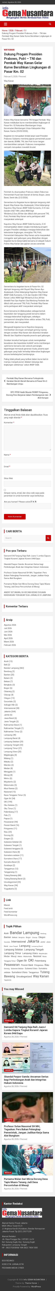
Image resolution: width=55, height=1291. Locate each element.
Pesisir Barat (9, 825)
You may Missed (14, 989)
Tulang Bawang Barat (13, 879)
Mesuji (7, 775)
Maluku (7, 761)
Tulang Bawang (10, 875)
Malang (7, 758)
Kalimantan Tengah (12, 728)
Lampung (8, 735)
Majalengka (9, 755)
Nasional (8, 792)
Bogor (6, 688)
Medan (7, 768)
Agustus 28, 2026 (11, 1037)
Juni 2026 (8, 631)
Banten (7, 675)
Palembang (9, 812)
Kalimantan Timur (11, 731)
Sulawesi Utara (10, 852)
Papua (6, 818)
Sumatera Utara (11, 858)
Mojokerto (8, 782)
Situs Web (8, 478)
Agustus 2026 (10, 625)
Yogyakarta (9, 889)
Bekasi (7, 681)
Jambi (6, 715)
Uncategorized (10, 882)
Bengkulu (8, 685)
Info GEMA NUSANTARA (34, 1279)
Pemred (22, 76)
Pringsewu (8, 828)
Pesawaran (9, 822)
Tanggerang (9, 872)
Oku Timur (8, 808)
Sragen (7, 838)
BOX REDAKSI (8, 1260)
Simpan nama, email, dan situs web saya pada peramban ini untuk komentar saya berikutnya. (24, 494)
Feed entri (8, 908)
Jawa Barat (9, 718)
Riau (6, 832)
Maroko (7, 765)
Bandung (8, 671)
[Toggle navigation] (5, 24)
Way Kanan (9, 50)
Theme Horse (31, 1283)
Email (7, 466)
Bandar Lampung (11, 668)
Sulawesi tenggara (12, 848)
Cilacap (7, 695)
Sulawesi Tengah (11, 845)
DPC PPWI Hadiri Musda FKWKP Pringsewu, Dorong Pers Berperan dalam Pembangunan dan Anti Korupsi (27, 395)
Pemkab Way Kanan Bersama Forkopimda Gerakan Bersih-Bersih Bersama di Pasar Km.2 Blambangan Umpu (27, 381)
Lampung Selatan (11, 741)
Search (48, 538)
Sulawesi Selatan (11, 842)
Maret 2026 (9, 641)
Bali (5, 664)
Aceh (6, 661)
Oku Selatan (9, 805)
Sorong (7, 835)
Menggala (8, 772)
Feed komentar (10, 912)
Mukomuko (9, 785)
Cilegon (7, 698)
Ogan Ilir (7, 798)
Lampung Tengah (11, 745)
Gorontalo (8, 701)
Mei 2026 (8, 635)
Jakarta (7, 711)
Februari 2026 (10, 645)
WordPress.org (10, 915)
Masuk (7, 905)
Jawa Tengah (10, 721)
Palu (6, 815)
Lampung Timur (11, 748)
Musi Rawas (9, 788)
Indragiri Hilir (9, 705)
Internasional (9, 708)
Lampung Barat (10, 738)
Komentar (9, 422)
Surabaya (8, 865)
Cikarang (8, 691)
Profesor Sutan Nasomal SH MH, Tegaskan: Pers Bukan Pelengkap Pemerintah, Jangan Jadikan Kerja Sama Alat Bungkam (26, 575)
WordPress (36, 1286)
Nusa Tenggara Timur (13, 795)
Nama (7, 455)
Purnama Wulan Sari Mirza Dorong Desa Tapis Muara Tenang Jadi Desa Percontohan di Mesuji (26, 1182)
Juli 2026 (8, 628)
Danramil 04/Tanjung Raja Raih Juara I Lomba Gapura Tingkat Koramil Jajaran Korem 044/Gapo (26, 1030)
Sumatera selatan (11, 855)
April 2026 (8, 638)
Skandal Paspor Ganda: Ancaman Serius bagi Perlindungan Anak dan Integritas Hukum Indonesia (26, 1079)
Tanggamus (9, 868)
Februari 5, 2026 (10, 76)
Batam (7, 678)
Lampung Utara (10, 751)
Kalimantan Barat (11, 725)
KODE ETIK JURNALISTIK (13, 1264)
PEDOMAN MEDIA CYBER (13, 1268)
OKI (5, 802)
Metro (6, 778)
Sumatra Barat (10, 862)
